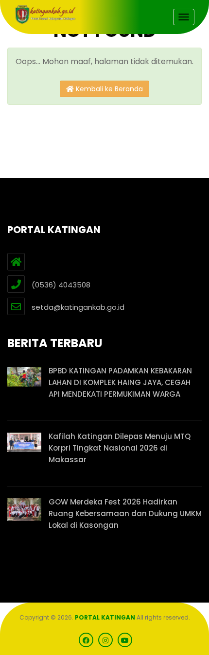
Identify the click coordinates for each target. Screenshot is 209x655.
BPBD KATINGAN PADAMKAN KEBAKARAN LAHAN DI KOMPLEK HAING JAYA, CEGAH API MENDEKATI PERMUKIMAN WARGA (120, 382)
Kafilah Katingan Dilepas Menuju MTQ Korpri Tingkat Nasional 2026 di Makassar (120, 448)
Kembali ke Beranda (108, 89)
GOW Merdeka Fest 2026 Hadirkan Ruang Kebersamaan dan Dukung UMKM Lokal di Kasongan (125, 513)
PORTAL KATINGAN (105, 617)
